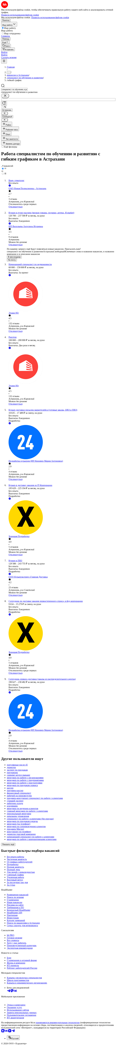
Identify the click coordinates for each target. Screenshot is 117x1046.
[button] (4, 52)
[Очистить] (5, 95)
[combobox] (14, 89)
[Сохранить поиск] (4, 103)
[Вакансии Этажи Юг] (61, 294)
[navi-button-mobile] (4, 61)
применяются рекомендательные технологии (58, 1022)
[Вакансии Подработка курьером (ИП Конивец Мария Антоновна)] (61, 442)
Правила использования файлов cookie (50, 17)
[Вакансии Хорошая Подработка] (61, 517)
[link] (6, 46)
